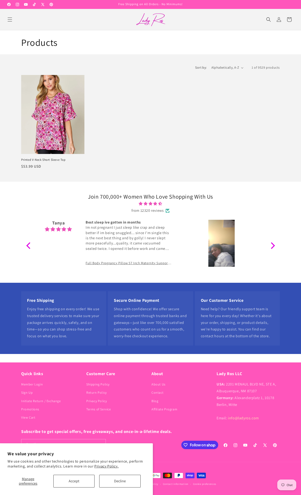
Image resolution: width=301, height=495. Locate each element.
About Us (158, 384)
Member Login (32, 384)
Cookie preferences (204, 484)
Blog (154, 401)
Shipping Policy (98, 384)
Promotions (30, 409)
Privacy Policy (96, 401)
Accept (74, 481)
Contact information (175, 484)
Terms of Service (98, 409)
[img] (150, 203)
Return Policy (96, 392)
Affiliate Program (164, 409)
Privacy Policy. (106, 466)
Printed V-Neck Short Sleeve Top (43, 160)
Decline (120, 481)
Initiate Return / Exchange (41, 401)
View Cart (28, 417)
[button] (10, 19)
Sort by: (200, 67)
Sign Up (27, 392)
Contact (157, 392)
